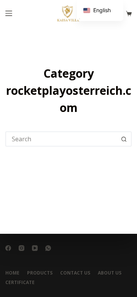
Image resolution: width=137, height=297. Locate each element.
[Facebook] (8, 248)
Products (40, 273)
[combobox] (61, 139)
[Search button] (124, 139)
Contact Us (75, 273)
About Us (109, 273)
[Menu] (8, 13)
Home (12, 273)
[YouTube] (35, 248)
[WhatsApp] (48, 248)
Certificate (20, 282)
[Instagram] (21, 248)
